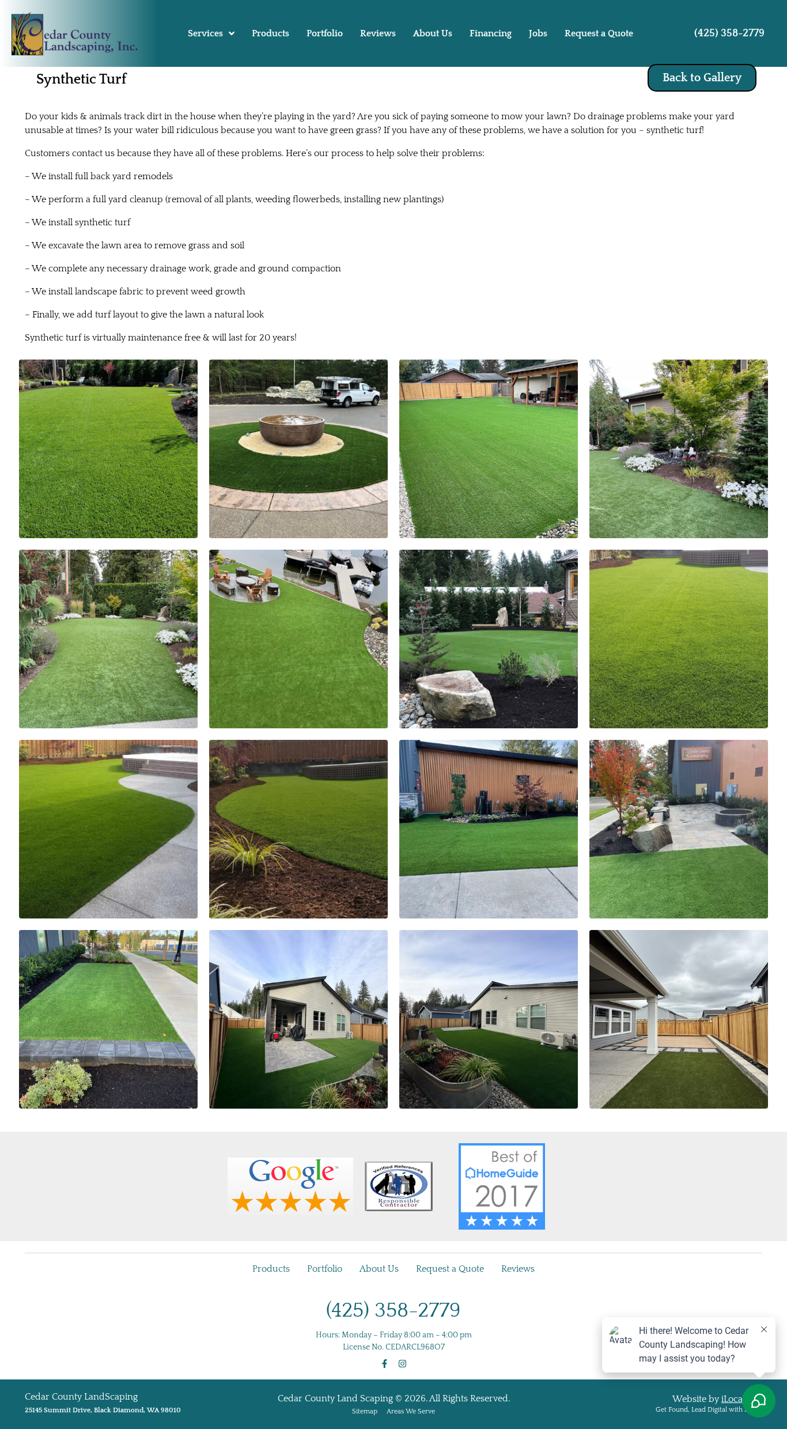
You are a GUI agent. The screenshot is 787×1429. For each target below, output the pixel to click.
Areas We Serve (411, 1411)
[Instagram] (402, 1363)
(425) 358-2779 (729, 33)
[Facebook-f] (384, 1363)
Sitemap (364, 1411)
